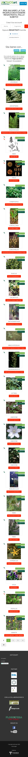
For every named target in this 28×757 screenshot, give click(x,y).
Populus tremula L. (14, 611)
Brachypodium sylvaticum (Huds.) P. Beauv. (14, 348)
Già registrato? (14, 37)
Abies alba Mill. (14, 156)
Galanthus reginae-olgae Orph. (14, 300)
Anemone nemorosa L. (14, 443)
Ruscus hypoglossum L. (14, 276)
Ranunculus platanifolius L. (14, 491)
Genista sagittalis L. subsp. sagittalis (14, 635)
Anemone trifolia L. (14, 467)
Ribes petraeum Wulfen (14, 515)
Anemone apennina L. (14, 420)
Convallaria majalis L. (14, 228)
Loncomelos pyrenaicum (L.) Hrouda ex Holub (14, 252)
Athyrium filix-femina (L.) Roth (14, 84)
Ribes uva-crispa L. (14, 539)
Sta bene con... (21, 68)
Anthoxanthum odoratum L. (14, 324)
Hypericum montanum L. (14, 563)
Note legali (14, 746)
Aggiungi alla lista (20, 65)
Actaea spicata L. (14, 396)
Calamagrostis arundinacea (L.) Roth (14, 372)
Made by (14, 750)
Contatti (3, 661)
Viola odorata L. (14, 587)
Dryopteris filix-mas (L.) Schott (14, 108)
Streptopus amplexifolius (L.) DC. (14, 204)
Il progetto (3, 658)
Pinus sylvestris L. (14, 180)
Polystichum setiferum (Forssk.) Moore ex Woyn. (14, 132)
